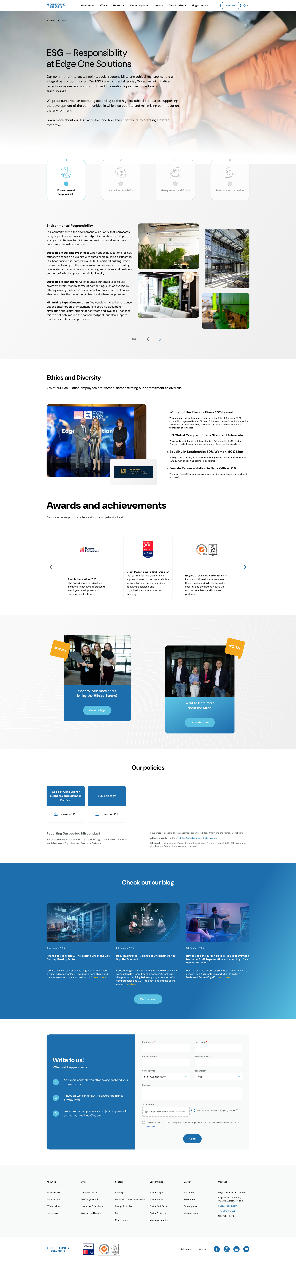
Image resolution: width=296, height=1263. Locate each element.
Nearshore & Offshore (92, 1206)
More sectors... (122, 1220)
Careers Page (97, 710)
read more (100, 977)
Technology (200, 1070)
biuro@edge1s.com (227, 1205)
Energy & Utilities (123, 1206)
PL (248, 5)
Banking (119, 1192)
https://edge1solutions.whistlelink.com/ (198, 838)
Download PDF (69, 814)
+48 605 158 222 (226, 1210)
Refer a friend (190, 1199)
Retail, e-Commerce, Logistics (130, 1199)
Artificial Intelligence (91, 1213)
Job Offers (189, 1192)
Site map (202, 1249)
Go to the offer (200, 722)
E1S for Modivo (157, 1199)
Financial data (53, 1199)
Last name (201, 1042)
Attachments (149, 1104)
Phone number (150, 1056)
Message (146, 1085)
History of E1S (53, 1192)
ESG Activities (53, 1206)
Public (118, 1213)
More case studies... (159, 1220)
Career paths (190, 1206)
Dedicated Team (89, 1192)
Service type (148, 1070)
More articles (148, 999)
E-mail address (203, 1056)
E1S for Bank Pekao (159, 1206)
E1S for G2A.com (158, 1213)
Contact (230, 5)
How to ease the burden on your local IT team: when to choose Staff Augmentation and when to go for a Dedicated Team (217, 959)
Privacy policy (187, 1249)
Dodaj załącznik (167, 1111)
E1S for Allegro (156, 1192)
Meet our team (191, 1213)
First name (148, 1042)
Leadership (52, 1213)
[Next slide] (159, 339)
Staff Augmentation (90, 1199)
